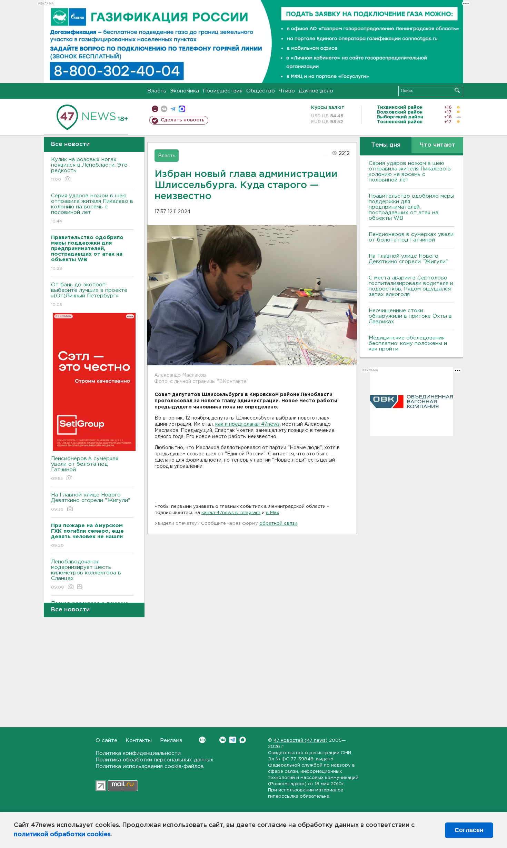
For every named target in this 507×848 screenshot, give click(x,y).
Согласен (469, 830)
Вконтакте (222, 740)
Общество (260, 91)
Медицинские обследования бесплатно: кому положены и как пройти (408, 343)
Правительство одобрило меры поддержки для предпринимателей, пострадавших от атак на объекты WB (411, 207)
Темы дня (385, 145)
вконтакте (164, 109)
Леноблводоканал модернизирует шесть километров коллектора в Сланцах (86, 574)
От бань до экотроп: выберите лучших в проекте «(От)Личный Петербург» (89, 295)
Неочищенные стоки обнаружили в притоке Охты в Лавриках (410, 316)
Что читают (437, 145)
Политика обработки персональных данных (154, 760)
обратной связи (278, 523)
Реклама (171, 740)
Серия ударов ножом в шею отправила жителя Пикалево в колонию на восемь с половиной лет (92, 208)
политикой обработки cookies (62, 834)
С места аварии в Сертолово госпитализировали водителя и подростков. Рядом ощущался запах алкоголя (411, 286)
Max (242, 740)
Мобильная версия (155, 109)
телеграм (173, 109)
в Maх (272, 513)
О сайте (106, 740)
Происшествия (222, 91)
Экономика (184, 91)
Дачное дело (316, 91)
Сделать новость (183, 120)
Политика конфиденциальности (138, 753)
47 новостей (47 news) (301, 740)
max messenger (182, 109)
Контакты (139, 740)
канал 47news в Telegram (230, 513)
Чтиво (287, 91)
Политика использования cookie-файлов (150, 766)
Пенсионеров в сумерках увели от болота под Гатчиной (85, 468)
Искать (457, 90)
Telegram (232, 740)
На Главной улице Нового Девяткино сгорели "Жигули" (90, 502)
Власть (156, 91)
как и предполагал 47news (247, 424)
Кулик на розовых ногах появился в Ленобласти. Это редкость (89, 169)
